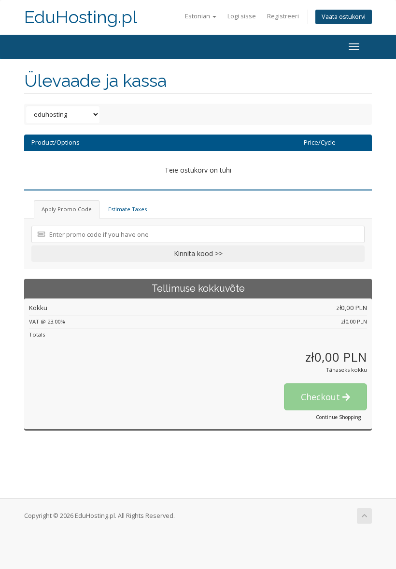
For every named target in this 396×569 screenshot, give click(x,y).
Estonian (198, 16)
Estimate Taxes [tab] (127, 209)
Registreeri (283, 16)
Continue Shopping (338, 417)
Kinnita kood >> (198, 253)
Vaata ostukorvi (344, 17)
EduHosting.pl (80, 17)
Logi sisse (241, 16)
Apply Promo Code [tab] (67, 209)
